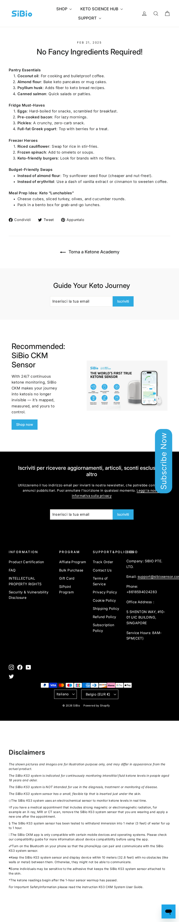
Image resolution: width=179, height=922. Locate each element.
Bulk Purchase (71, 570)
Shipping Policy (106, 608)
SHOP (62, 9)
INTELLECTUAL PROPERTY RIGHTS (25, 581)
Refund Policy (104, 617)
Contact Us (102, 570)
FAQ (12, 570)
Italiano (63, 694)
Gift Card (67, 578)
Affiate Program (72, 562)
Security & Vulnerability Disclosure (28, 595)
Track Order (103, 562)
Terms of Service (100, 581)
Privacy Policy (105, 592)
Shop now (24, 424)
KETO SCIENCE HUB (99, 9)
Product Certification (26, 562)
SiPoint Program (66, 589)
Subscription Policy (103, 628)
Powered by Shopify (96, 705)
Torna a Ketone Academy (93, 251)
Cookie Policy (104, 600)
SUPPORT (88, 18)
